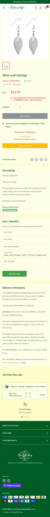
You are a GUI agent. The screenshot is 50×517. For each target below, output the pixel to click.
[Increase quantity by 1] (26, 107)
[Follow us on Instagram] (8, 480)
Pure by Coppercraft (11, 81)
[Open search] (36, 7)
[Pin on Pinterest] (36, 159)
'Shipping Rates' (15, 512)
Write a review (25, 145)
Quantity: (6, 107)
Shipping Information (13, 362)
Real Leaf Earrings (10, 210)
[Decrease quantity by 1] (13, 107)
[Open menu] (3, 8)
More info (42, 394)
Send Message (14, 274)
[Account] (40, 7)
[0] (45, 7)
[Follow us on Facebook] (4, 480)
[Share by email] (46, 159)
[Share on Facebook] (32, 159)
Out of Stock (25, 116)
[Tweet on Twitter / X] (41, 159)
